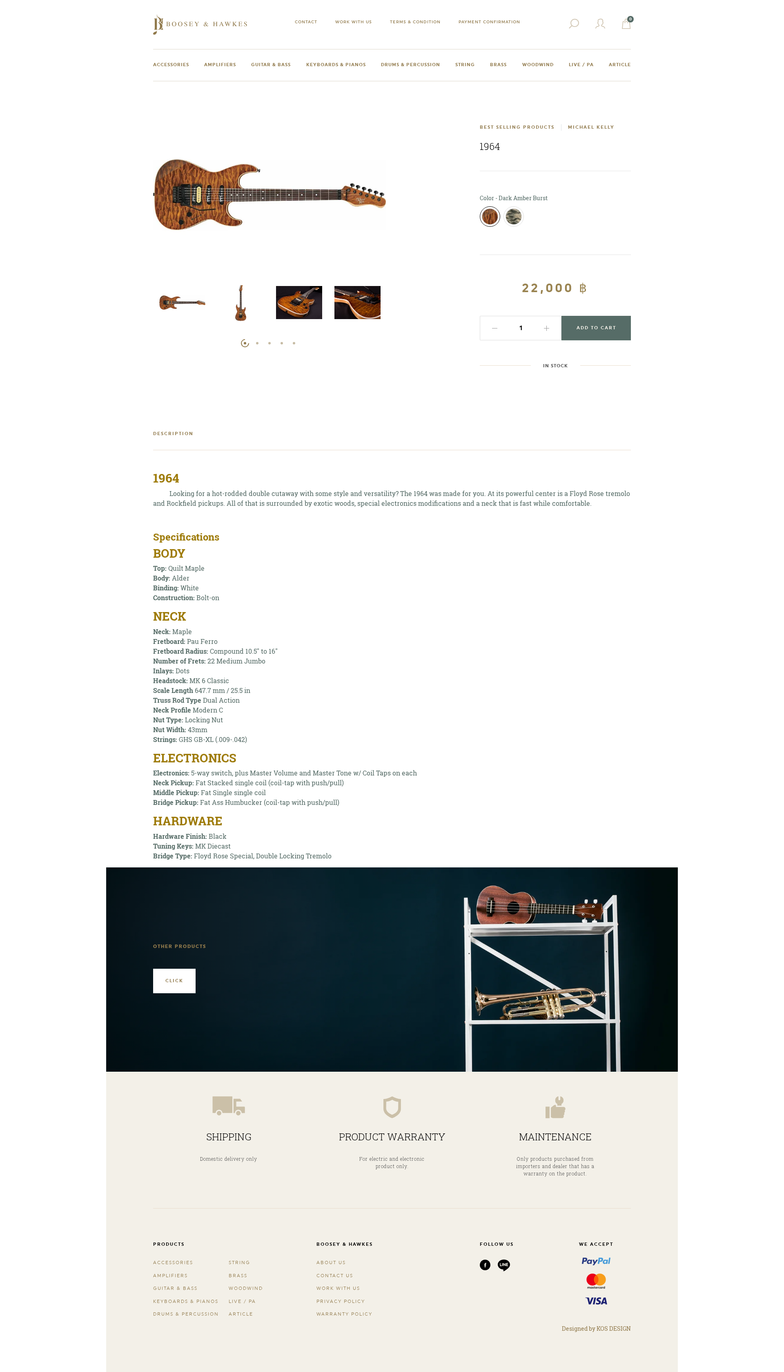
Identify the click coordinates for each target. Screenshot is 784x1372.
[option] (182, 304)
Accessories (171, 64)
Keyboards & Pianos (336, 64)
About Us (331, 1262)
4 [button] (282, 343)
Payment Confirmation (489, 21)
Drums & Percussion (410, 64)
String (465, 64)
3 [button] (269, 343)
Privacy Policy (340, 1301)
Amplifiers (220, 64)
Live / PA (581, 64)
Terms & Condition (415, 21)
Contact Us (334, 1275)
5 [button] (294, 343)
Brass (498, 64)
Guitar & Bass (271, 64)
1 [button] (245, 343)
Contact (306, 21)
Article (620, 64)
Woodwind (538, 64)
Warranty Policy (344, 1314)
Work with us (353, 21)
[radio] (490, 216)
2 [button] (257, 343)
